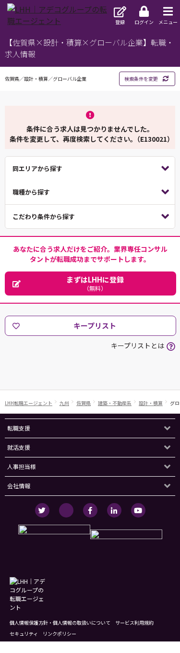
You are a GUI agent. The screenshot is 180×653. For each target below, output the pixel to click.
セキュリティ (24, 633)
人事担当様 (21, 466)
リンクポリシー (59, 633)
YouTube (138, 510)
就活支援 (18, 447)
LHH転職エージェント (28, 403)
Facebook (90, 510)
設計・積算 (151, 403)
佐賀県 (83, 403)
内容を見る (90, 169)
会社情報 (18, 485)
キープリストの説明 (171, 346)
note (66, 510)
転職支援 (18, 428)
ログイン (144, 21)
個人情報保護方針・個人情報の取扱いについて (60, 622)
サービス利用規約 (134, 622)
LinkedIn (114, 510)
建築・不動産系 (115, 403)
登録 (120, 21)
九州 (64, 403)
